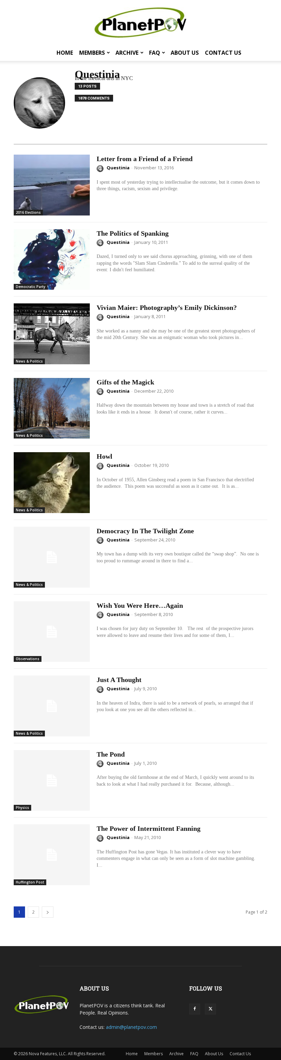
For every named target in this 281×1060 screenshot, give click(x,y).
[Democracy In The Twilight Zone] (52, 557)
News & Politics (29, 361)
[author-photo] (101, 168)
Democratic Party (30, 286)
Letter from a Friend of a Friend (145, 158)
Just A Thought (119, 679)
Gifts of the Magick (125, 382)
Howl (104, 456)
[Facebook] (194, 1009)
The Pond (111, 754)
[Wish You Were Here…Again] (52, 631)
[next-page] (47, 912)
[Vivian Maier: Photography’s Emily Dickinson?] (52, 333)
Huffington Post (30, 882)
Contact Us (223, 52)
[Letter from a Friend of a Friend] (52, 185)
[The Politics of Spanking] (52, 259)
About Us (185, 52)
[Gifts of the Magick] (52, 408)
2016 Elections (28, 212)
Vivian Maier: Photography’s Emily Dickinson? (167, 307)
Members (92, 52)
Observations (27, 658)
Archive (126, 52)
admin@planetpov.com (131, 1027)
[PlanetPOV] (140, 22)
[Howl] (52, 482)
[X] (210, 1009)
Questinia (118, 168)
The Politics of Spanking (133, 233)
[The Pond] (52, 780)
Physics (22, 807)
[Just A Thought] (52, 706)
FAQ (154, 52)
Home (65, 52)
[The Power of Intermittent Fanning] (52, 854)
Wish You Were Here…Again (140, 605)
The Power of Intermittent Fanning (148, 828)
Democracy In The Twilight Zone (145, 531)
